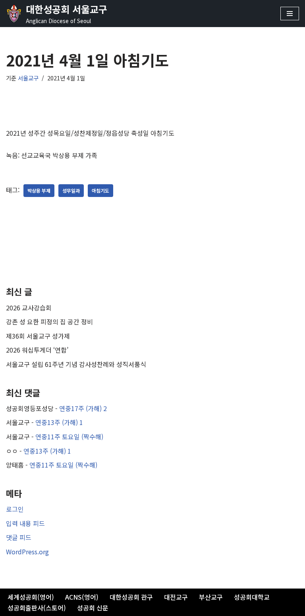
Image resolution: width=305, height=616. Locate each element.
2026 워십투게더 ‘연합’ (37, 350)
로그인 (15, 509)
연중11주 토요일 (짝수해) (69, 436)
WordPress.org (27, 551)
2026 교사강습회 (29, 307)
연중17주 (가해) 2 (83, 408)
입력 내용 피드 (25, 523)
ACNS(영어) (81, 597)
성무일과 (71, 190)
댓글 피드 (18, 537)
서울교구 (28, 78)
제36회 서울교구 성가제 (38, 336)
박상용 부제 (38, 190)
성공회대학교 (252, 597)
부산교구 (211, 597)
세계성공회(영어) (31, 597)
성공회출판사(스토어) (37, 607)
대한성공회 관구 (131, 597)
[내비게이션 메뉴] (289, 13)
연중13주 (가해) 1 (59, 422)
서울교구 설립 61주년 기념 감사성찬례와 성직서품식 (76, 364)
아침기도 (100, 190)
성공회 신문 (92, 607)
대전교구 (176, 597)
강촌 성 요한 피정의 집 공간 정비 (49, 321)
